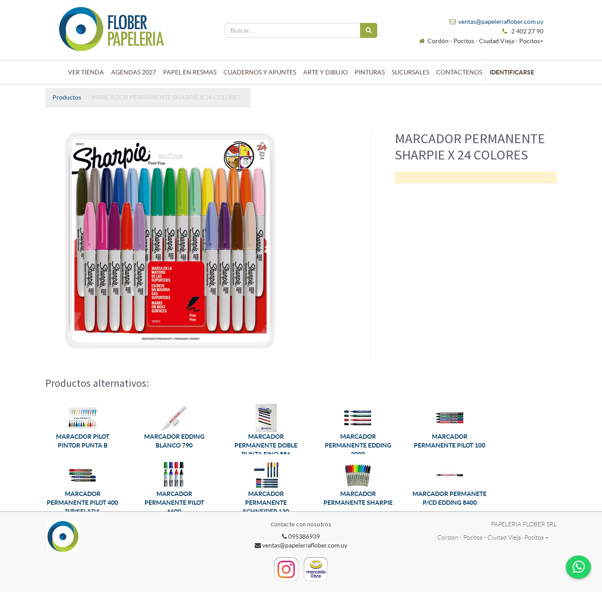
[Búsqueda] (368, 30)
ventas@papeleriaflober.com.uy (500, 21)
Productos (66, 97)
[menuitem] (86, 72)
